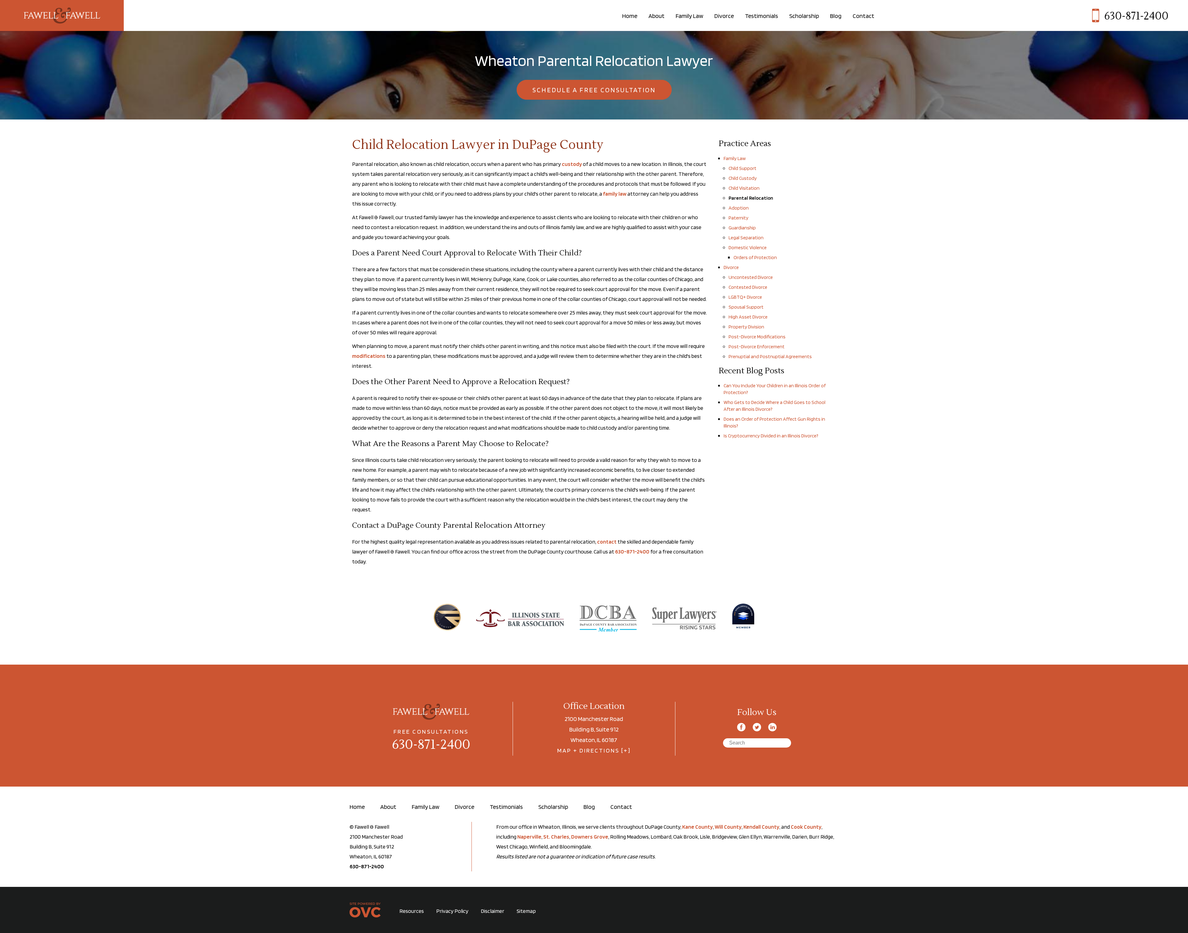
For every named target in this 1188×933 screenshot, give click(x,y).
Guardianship (742, 228)
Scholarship (804, 16)
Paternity (738, 218)
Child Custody (743, 178)
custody (572, 164)
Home (629, 16)
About (656, 16)
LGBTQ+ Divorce (745, 297)
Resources (411, 911)
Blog (836, 16)
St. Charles (556, 836)
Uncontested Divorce (751, 277)
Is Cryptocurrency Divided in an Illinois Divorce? (771, 436)
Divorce (724, 16)
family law (614, 193)
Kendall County (761, 826)
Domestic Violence (748, 247)
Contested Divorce (748, 287)
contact (607, 541)
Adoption (739, 208)
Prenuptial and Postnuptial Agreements (770, 356)
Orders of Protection (755, 257)
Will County (728, 826)
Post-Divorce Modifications (757, 337)
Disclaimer (492, 911)
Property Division (746, 327)
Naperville (529, 836)
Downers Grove (589, 836)
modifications (368, 356)
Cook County (806, 826)
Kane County (697, 826)
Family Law (689, 16)
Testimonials (761, 16)
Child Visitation (744, 188)
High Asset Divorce (748, 317)
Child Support (742, 168)
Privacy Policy (452, 911)
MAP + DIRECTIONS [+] (594, 750)
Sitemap (526, 911)
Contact (863, 16)
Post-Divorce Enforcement (757, 346)
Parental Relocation (751, 198)
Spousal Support (746, 307)
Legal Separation (746, 238)
